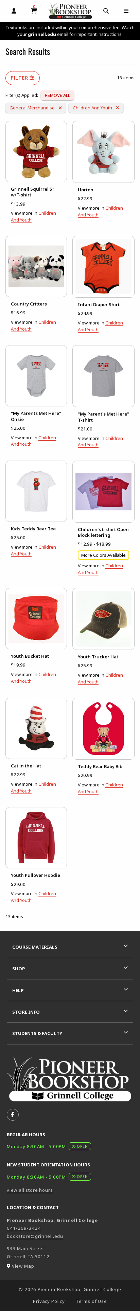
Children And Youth (92, 107)
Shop (18, 969)
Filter (20, 78)
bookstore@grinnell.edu (35, 1236)
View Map (23, 1266)
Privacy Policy (49, 1301)
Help (18, 990)
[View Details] (36, 151)
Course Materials (34, 947)
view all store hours (30, 1190)
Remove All (57, 95)
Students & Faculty (37, 1033)
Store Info (26, 1012)
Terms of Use (91, 1301)
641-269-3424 (24, 1228)
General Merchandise (32, 107)
